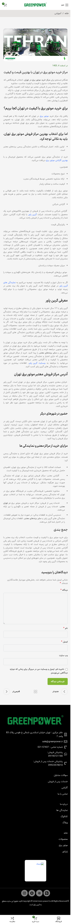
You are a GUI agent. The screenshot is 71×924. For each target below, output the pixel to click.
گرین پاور (32, 214)
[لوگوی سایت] (35, 5)
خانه (67, 13)
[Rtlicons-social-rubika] (32, 893)
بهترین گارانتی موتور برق (57, 160)
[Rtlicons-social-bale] (46, 893)
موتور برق (44, 116)
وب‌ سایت (63, 655)
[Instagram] (24, 893)
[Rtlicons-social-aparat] (39, 893)
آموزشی (57, 13)
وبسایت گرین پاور (37, 363)
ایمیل (64, 642)
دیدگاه (64, 590)
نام (65, 628)
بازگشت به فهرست (35, 691)
